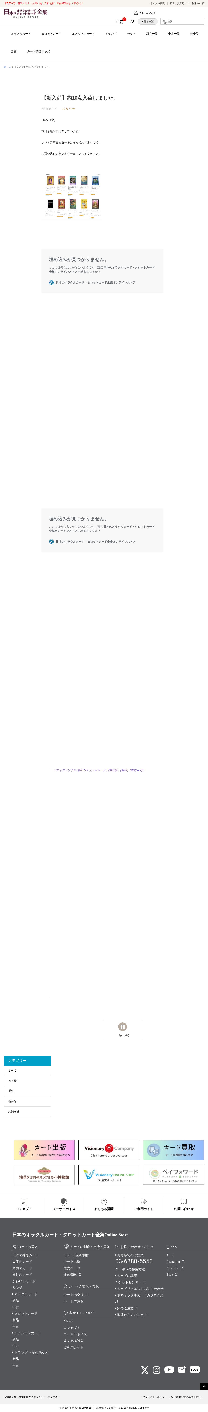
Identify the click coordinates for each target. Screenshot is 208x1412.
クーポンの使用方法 (130, 1269)
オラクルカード (21, 33)
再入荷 (12, 1080)
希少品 (194, 33)
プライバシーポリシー (155, 1397)
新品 (15, 1300)
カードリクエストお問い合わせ (140, 1288)
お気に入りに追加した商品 (133, 21)
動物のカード (22, 1268)
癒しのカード (22, 1274)
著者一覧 (149, 21)
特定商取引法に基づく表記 (185, 1397)
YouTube (173, 1268)
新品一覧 (152, 33)
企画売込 (70, 1274)
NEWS (68, 1321)
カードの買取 (74, 1301)
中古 (15, 1307)
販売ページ (72, 1268)
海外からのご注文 (130, 1314)
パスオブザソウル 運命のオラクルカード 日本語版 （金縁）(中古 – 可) (98, 770)
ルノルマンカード (83, 33)
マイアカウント (147, 12)
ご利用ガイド (196, 3)
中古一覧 (174, 33)
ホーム (7, 67)
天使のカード (22, 1261)
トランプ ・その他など (31, 1352)
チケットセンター (128, 1282)
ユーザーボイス (75, 1334)
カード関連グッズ (38, 51)
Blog (170, 1274)
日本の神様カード (25, 1255)
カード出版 (72, 1261)
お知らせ (14, 1111)
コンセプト (72, 1327)
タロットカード (51, 33)
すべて (12, 1070)
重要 (11, 1091)
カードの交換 (74, 1294)
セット (131, 33)
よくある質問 (157, 3)
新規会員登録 (177, 3)
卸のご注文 (125, 1308)
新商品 (12, 1101)
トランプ (111, 33)
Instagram (173, 1261)
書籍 (14, 51)
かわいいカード (24, 1281)
